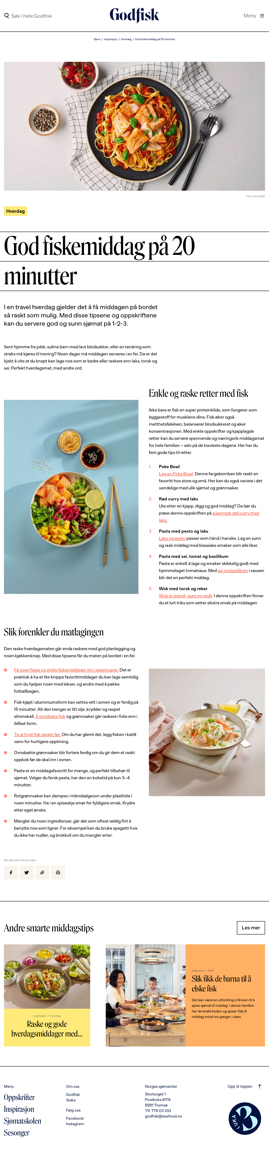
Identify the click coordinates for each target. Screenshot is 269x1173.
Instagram (75, 1124)
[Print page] (58, 872)
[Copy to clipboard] (42, 872)
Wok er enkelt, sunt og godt (185, 595)
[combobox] (43, 16)
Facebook (75, 1118)
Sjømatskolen (22, 1121)
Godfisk (73, 1094)
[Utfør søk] (6, 15)
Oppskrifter (19, 1097)
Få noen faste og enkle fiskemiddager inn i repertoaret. (66, 669)
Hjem (97, 39)
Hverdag (126, 39)
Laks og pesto (172, 538)
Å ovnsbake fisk (50, 716)
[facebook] (11, 872)
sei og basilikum (233, 570)
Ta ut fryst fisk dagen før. (37, 734)
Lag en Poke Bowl (176, 473)
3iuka (71, 1100)
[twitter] (26, 872)
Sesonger (16, 1132)
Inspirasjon (110, 39)
